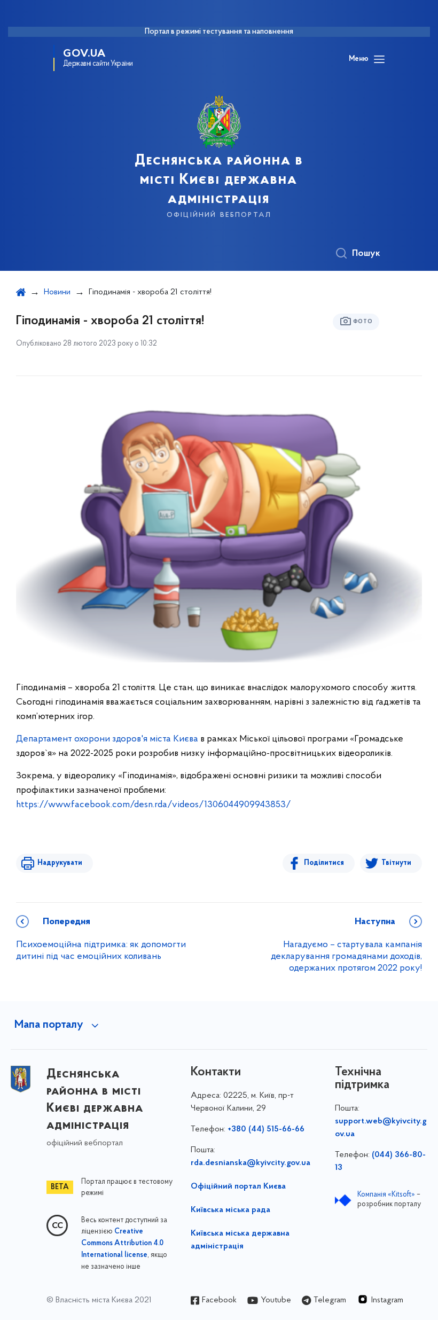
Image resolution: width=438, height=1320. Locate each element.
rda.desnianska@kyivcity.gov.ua (250, 1163)
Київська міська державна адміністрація (240, 1240)
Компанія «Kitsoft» (386, 1195)
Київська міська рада (230, 1210)
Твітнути (396, 863)
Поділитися (324, 863)
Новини (57, 292)
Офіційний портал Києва (238, 1186)
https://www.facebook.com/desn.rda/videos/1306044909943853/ (153, 805)
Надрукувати (59, 863)
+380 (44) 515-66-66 (266, 1129)
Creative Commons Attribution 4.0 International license (122, 1243)
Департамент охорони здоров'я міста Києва (107, 739)
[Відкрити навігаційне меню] (379, 59)
